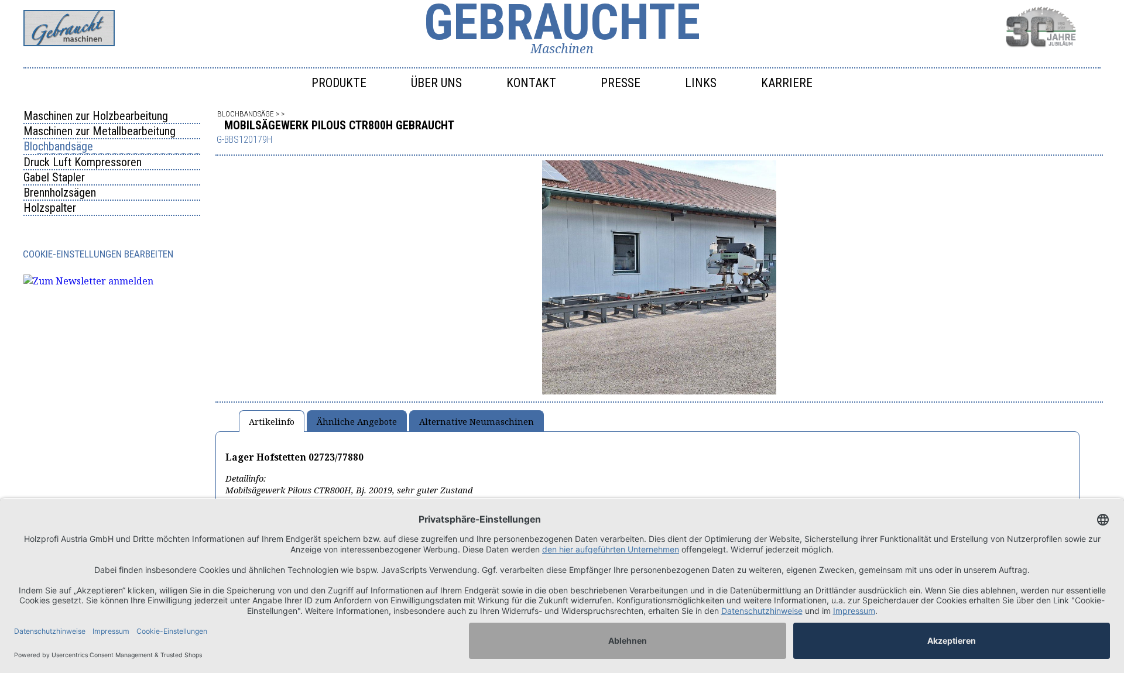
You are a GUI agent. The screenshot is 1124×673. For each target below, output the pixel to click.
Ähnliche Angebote (357, 421)
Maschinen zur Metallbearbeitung (99, 131)
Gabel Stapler (54, 177)
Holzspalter (49, 208)
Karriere (787, 82)
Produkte (338, 82)
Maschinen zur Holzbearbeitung (95, 116)
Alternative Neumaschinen (476, 421)
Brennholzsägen (59, 193)
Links (701, 82)
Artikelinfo (271, 421)
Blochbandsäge (58, 146)
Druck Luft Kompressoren (82, 162)
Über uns (436, 82)
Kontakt (531, 82)
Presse (620, 82)
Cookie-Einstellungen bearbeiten (98, 254)
